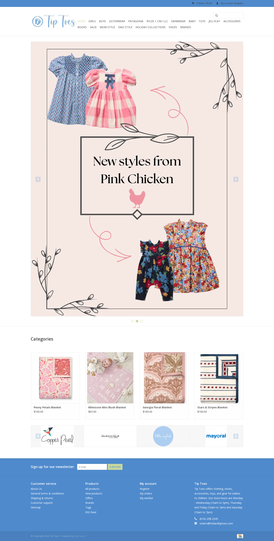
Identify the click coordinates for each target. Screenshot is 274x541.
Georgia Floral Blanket (157, 407)
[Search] (216, 15)
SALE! (93, 27)
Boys (102, 21)
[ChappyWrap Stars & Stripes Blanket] (218, 377)
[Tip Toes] (53, 21)
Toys (202, 21)
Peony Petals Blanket (47, 407)
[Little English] (110, 436)
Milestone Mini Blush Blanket (107, 407)
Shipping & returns (42, 498)
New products (93, 493)
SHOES (173, 27)
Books (82, 27)
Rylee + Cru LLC (157, 21)
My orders (146, 493)
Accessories (231, 21)
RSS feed (90, 512)
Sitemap (36, 507)
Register (145, 489)
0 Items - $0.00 (204, 3)
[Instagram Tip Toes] (240, 467)
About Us (36, 489)
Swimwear (178, 21)
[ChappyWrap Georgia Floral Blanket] (164, 377)
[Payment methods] (239, 535)
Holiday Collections (151, 27)
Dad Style (125, 27)
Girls (92, 21)
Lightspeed (80, 536)
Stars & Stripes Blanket (212, 407)
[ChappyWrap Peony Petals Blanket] (55, 377)
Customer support (42, 502)
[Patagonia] (216, 436)
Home (81, 21)
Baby (192, 21)
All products (92, 489)
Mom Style (107, 27)
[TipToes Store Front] (137, 101)
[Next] (235, 179)
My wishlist (146, 498)
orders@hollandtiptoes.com (216, 523)
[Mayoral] (163, 436)
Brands (185, 27)
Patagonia (135, 21)
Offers (89, 498)
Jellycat (214, 21)
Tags (88, 507)
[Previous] (38, 179)
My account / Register (231, 3)
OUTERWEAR (117, 21)
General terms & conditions (47, 493)
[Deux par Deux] (57, 436)
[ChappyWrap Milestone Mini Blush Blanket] (109, 377)
